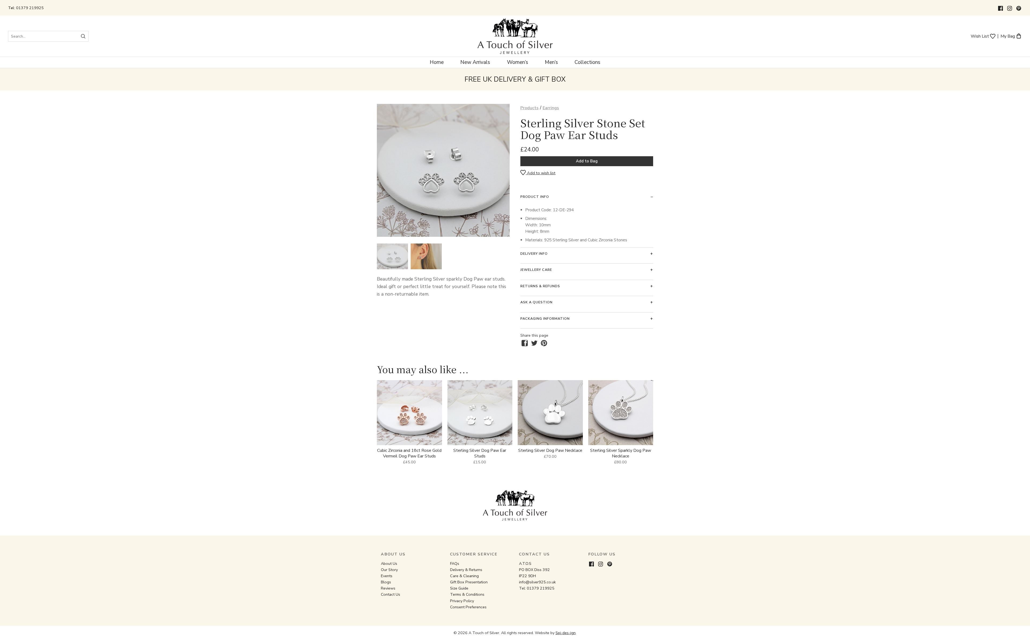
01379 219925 (30, 7)
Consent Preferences (468, 607)
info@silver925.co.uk (537, 582)
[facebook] (524, 343)
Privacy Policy (462, 600)
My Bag (1008, 35)
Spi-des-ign (566, 632)
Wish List (980, 35)
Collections (587, 62)
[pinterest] (544, 343)
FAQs (454, 563)
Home (437, 62)
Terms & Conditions (467, 594)
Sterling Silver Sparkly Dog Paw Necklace (620, 453)
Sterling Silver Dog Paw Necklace (550, 450)
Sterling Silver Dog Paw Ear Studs (479, 453)
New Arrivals (475, 62)
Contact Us (390, 594)
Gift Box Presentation (469, 582)
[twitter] (534, 343)
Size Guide (459, 588)
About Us (389, 563)
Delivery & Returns (466, 569)
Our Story (389, 569)
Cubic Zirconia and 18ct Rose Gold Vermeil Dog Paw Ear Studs (409, 453)
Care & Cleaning (464, 576)
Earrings (551, 108)
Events (386, 576)
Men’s (551, 62)
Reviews (388, 588)
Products (529, 108)
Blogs (386, 582)
